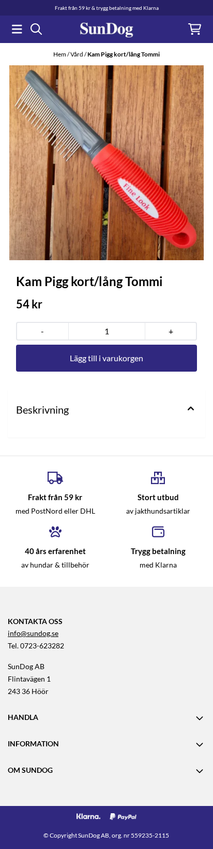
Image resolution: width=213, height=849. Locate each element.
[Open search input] (36, 29)
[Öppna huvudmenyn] (17, 29)
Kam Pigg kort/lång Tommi (123, 54)
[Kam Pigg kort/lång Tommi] (106, 162)
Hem (60, 54)
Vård (77, 54)
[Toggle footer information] (201, 718)
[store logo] (106, 29)
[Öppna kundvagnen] (194, 29)
